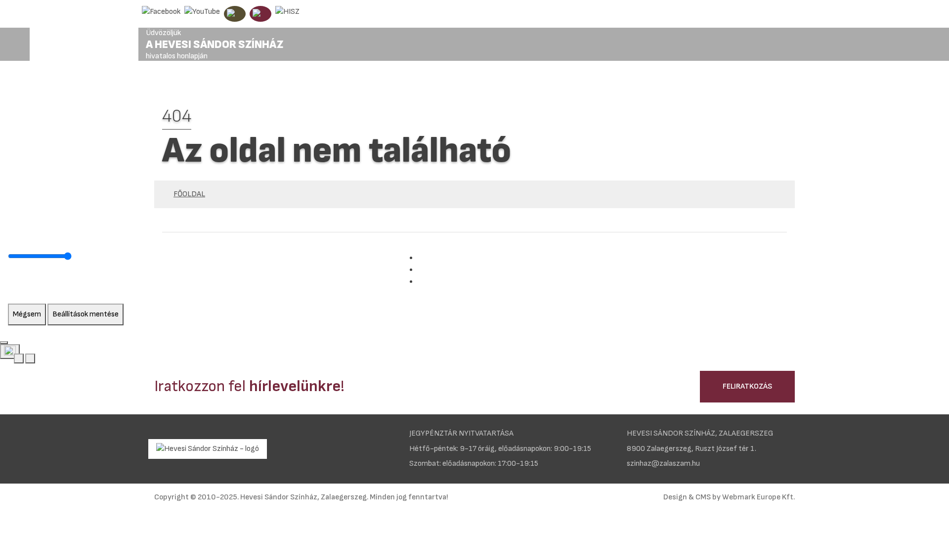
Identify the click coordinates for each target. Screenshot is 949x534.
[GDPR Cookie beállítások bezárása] (4, 342)
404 (176, 116)
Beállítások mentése (85, 314)
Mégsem (27, 314)
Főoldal (189, 194)
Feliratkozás (747, 386)
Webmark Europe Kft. (758, 497)
